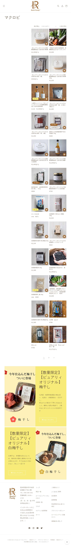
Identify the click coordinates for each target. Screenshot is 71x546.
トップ (38, 487)
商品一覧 (38, 491)
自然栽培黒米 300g (36, 267)
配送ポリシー (60, 539)
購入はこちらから (48, 419)
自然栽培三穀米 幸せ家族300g (39, 320)
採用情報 (54, 500)
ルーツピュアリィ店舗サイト (58, 516)
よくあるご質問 (56, 491)
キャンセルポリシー (44, 541)
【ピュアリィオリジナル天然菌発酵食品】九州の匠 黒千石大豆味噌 (39, 160)
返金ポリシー (33, 539)
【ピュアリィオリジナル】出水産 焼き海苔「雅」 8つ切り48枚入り (57, 105)
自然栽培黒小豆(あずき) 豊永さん (57, 268)
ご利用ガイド (55, 487)
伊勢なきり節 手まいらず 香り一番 (57, 345)
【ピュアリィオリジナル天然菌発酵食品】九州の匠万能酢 (57, 159)
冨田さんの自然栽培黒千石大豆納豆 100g (57, 132)
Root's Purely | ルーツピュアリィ (20, 539)
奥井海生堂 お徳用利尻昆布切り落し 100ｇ (39, 187)
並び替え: (37, 26)
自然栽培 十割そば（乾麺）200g (57, 214)
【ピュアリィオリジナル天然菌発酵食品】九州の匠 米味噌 (39, 48)
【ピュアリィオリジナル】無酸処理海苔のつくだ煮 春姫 (57, 187)
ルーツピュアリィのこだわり (42, 497)
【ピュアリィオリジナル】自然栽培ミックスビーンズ (57, 241)
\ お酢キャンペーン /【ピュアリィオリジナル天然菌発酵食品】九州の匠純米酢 (39, 105)
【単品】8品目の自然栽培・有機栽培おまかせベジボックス (57, 48)
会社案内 (54, 496)
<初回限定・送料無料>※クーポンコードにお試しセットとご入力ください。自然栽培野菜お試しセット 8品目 (57, 291)
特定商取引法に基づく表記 (58, 505)
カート (38, 515)
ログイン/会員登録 (41, 510)
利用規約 (53, 539)
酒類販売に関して (56, 521)
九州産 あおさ (53, 320)
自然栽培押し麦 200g (37, 294)
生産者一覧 (39, 502)
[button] (4, 6)
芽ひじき (33, 345)
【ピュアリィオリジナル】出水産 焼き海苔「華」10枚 (39, 132)
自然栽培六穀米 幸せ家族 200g (39, 241)
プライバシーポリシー (58, 510)
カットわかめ (35, 214)
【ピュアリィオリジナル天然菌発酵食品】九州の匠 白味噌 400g (57, 76)
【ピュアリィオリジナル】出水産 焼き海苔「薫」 (39, 75)
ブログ (38, 506)
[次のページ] (54, 358)
